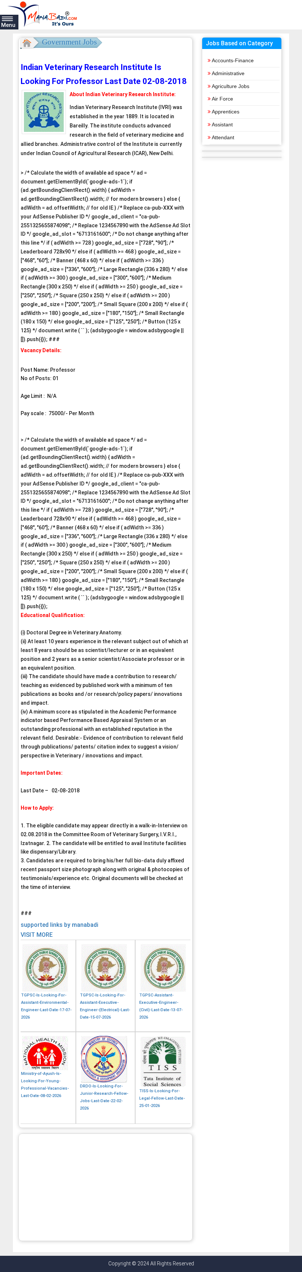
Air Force (222, 99)
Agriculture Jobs (230, 86)
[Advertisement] (105, 1187)
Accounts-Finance (233, 60)
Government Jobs (69, 42)
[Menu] (7, 18)
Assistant (222, 124)
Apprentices (225, 112)
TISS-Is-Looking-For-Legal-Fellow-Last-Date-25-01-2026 (162, 1098)
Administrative (228, 73)
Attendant (223, 137)
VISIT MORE (37, 934)
